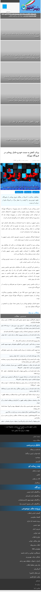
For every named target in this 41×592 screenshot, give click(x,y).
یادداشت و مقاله (35, 449)
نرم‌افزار (37, 482)
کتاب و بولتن (36, 479)
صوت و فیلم (36, 471)
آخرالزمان (37, 569)
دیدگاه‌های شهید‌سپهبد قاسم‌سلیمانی (29, 500)
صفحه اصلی (36, 436)
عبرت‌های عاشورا (35, 573)
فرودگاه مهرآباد (19, 192)
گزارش (38, 461)
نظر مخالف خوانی (34, 541)
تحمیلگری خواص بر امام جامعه (30, 553)
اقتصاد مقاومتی (35, 517)
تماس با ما (15, 430)
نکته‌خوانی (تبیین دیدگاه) (32, 453)
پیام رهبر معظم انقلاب (33, 565)
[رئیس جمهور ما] (30, 6)
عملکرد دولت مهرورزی (33, 557)
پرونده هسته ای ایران (33, 521)
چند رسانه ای (34, 465)
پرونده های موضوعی (31, 508)
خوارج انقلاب (36, 537)
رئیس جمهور (36, 192)
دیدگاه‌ (37, 487)
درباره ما (21, 430)
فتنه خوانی (37, 533)
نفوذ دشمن (36, 525)
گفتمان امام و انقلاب (34, 513)
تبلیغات (27, 430)
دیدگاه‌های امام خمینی (33, 492)
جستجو (38, 581)
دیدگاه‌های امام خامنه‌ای (33, 496)
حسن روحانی (28, 192)
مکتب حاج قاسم (35, 577)
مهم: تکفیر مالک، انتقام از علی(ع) (24, 121)
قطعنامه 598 (36, 549)
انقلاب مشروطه (35, 545)
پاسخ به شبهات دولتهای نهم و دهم (30, 561)
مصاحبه (37, 457)
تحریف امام (36, 529)
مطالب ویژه (36, 440)
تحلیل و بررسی (33, 444)
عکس (38, 475)
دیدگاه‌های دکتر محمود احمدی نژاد (29, 504)
